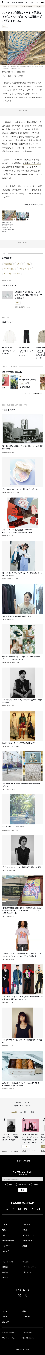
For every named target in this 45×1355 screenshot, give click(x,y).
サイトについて (7, 1262)
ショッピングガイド (9, 1333)
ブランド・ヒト (35, 2)
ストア (26, 2)
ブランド (5, 1311)
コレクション (27, 1224)
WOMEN (22, 1184)
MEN (10, 1184)
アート (17, 6)
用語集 (24, 1246)
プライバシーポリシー (30, 1267)
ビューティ (19, 2)
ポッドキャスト (28, 1240)
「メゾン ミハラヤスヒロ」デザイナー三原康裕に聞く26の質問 (10, 1137)
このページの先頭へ (24, 1161)
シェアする (20, 76)
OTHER (36, 1184)
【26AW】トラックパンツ (26, 352)
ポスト (24, 1230)
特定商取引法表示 (28, 1338)
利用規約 (25, 1262)
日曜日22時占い (8, 1240)
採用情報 (5, 1267)
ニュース (8, 2)
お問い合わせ (27, 1272)
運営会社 (5, 1277)
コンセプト (26, 1316)
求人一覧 (18, 372)
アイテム (5, 1316)
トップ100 (6, 1246)
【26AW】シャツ (8, 351)
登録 (22, 1190)
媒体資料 (5, 1272)
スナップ (5, 1251)
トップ (3, 6)
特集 (13, 2)
